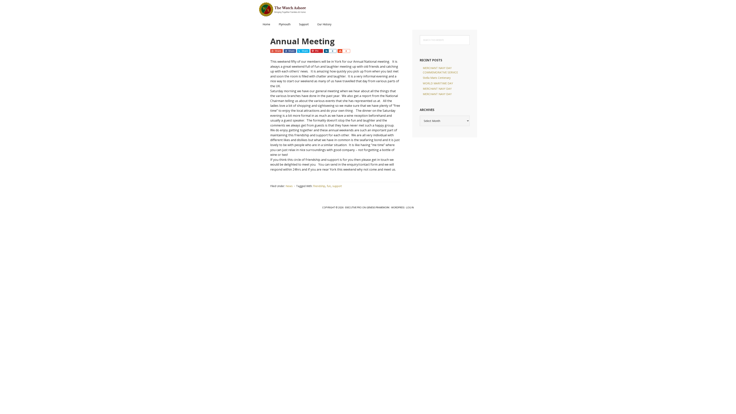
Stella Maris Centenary (437, 78)
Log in (410, 207)
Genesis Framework (377, 207)
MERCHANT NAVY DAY (437, 88)
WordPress (397, 207)
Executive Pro (353, 207)
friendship (319, 186)
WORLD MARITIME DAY (438, 83)
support (337, 186)
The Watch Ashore (284, 9)
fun (329, 186)
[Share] (326, 51)
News (289, 186)
